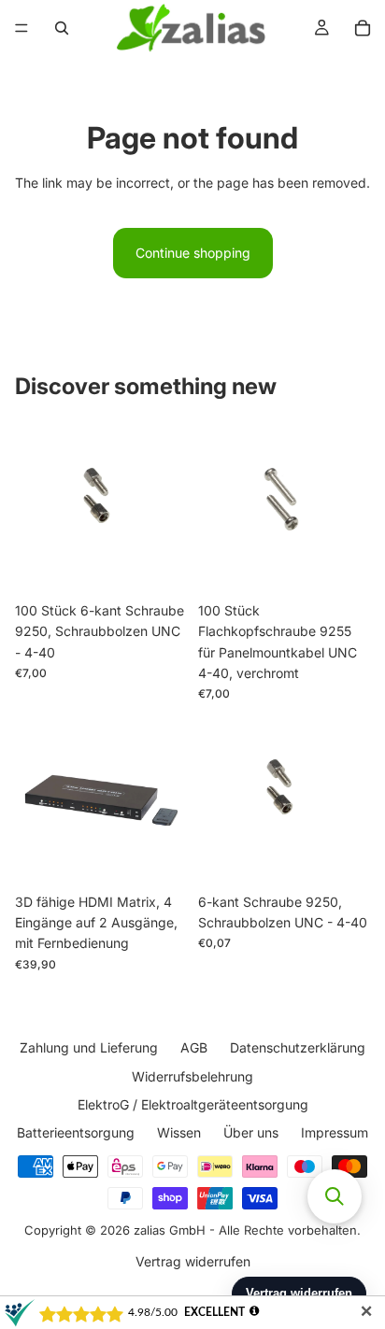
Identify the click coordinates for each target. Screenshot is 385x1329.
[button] (334, 1196)
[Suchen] (61, 28)
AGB (193, 1047)
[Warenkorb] (362, 28)
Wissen (179, 1132)
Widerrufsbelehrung (192, 1075)
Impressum (334, 1132)
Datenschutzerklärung (297, 1047)
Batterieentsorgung (76, 1132)
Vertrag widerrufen (192, 1260)
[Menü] (21, 28)
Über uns (250, 1132)
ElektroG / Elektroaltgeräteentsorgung (193, 1104)
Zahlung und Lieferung (89, 1047)
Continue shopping (192, 253)
